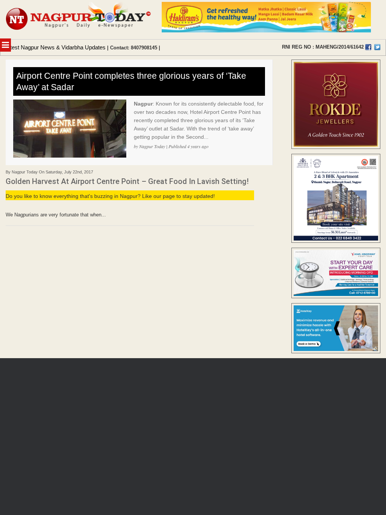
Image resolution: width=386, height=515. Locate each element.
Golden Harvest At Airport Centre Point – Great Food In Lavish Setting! (127, 181)
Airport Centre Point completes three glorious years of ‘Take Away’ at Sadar (131, 81)
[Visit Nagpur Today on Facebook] (368, 47)
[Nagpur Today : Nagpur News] (79, 19)
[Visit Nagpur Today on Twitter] (377, 47)
